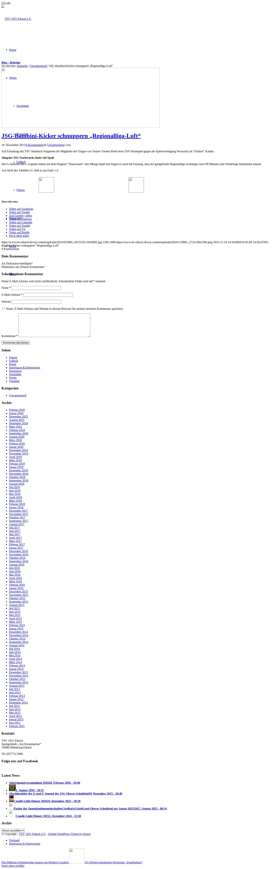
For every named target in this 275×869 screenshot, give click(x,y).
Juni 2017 (15, 531)
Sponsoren (15, 371)
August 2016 (16, 564)
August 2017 (16, 524)
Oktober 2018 (17, 477)
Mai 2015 (14, 615)
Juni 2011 (14, 722)
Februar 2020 (17, 443)
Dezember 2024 (18, 423)
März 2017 (15, 541)
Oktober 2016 (17, 557)
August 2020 (16, 436)
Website (6, 301)
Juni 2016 (15, 571)
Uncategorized (38, 65)
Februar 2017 (17, 544)
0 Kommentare (35, 145)
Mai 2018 (14, 494)
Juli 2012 (14, 705)
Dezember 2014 (18, 631)
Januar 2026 (16, 413)
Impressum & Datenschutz (24, 367)
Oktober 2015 (17, 598)
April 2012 (15, 716)
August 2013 (16, 685)
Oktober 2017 (17, 517)
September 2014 (18, 642)
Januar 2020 (16, 446)
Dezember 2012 (18, 702)
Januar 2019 (16, 467)
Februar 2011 (17, 726)
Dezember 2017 (18, 510)
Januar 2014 (16, 668)
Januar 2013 (16, 699)
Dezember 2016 (18, 551)
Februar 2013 (17, 695)
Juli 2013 (14, 689)
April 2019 (15, 457)
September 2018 (18, 480)
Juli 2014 (14, 648)
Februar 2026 (17, 409)
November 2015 (18, 594)
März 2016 (15, 581)
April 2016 (15, 578)
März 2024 (15, 426)
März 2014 (15, 662)
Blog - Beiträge (10, 62)
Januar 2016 (16, 588)
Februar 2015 (17, 625)
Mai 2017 (14, 534)
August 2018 (16, 483)
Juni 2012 (15, 709)
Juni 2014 (15, 652)
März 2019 (15, 460)
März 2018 (15, 500)
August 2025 (16, 420)
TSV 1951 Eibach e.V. (32, 834)
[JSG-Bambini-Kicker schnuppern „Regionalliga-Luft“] (80, 126)
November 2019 (18, 453)
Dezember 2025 (18, 416)
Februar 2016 (17, 584)
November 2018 (18, 473)
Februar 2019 (17, 463)
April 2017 (15, 537)
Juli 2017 (14, 527)
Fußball (13, 360)
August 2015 (16, 605)
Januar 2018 (16, 507)
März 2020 (15, 440)
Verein (13, 377)
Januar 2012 (16, 719)
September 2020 (18, 433)
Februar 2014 (17, 665)
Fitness (13, 357)
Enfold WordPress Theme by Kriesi (69, 834)
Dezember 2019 (18, 450)
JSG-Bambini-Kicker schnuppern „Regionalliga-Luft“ (71, 135)
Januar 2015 (16, 628)
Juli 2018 (14, 487)
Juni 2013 (15, 692)
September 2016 (18, 561)
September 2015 (18, 601)
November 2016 (18, 554)
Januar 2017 (16, 547)
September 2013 (18, 682)
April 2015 (15, 618)
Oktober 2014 (17, 638)
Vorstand (14, 381)
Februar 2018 (17, 504)
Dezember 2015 (18, 591)
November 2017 (18, 514)
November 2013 (18, 675)
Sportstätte (15, 374)
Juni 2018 (15, 490)
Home (12, 364)
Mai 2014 (14, 655)
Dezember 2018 (18, 470)
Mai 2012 (14, 712)
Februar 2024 (17, 430)
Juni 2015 (15, 611)
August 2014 (16, 645)
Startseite (22, 65)
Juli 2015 (14, 608)
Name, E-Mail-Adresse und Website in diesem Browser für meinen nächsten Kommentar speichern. (64, 308)
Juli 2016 (14, 568)
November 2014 (18, 635)
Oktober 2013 (17, 679)
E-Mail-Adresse (11, 294)
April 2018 (15, 497)
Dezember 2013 (18, 672)
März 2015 (15, 621)
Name (6, 287)
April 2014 (15, 658)
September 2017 (18, 520)
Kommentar (9, 336)
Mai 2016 (14, 574)
